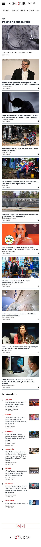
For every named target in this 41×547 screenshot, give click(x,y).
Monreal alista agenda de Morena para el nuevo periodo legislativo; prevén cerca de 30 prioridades (20, 84)
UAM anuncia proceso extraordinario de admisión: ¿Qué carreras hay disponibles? (20, 216)
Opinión (31, 10)
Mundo (23, 10)
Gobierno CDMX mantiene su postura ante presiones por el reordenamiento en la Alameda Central (15, 437)
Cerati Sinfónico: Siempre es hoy (16, 503)
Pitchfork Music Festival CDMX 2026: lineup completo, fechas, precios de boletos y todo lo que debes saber (16, 489)
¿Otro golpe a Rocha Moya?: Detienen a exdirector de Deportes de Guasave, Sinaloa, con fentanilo (16, 420)
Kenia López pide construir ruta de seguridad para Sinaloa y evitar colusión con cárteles (20, 348)
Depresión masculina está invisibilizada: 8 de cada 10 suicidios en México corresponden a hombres (20, 117)
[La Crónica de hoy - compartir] (38, 88)
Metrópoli (15, 10)
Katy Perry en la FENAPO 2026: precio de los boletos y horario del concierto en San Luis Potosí (20, 249)
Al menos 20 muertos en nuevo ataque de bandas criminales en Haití (20, 150)
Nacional (6, 10)
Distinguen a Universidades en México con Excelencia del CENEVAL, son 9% (15, 404)
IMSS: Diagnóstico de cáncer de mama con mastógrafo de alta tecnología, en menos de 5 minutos (18, 382)
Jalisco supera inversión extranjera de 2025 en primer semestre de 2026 (19, 315)
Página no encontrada (16, 21)
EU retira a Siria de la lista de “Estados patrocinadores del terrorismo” (16, 282)
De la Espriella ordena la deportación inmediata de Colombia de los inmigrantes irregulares (20, 183)
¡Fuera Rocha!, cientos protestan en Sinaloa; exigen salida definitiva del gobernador (16, 473)
